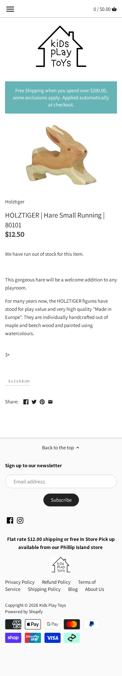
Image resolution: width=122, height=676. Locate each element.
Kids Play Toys (52, 605)
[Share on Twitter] (34, 401)
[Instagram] (20, 520)
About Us (94, 589)
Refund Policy (56, 582)
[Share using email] (50, 401)
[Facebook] (10, 520)
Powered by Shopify (24, 611)
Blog (73, 589)
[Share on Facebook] (25, 401)
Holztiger (14, 201)
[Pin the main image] (42, 401)
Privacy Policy (20, 582)
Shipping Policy (44, 589)
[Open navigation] (10, 9)
